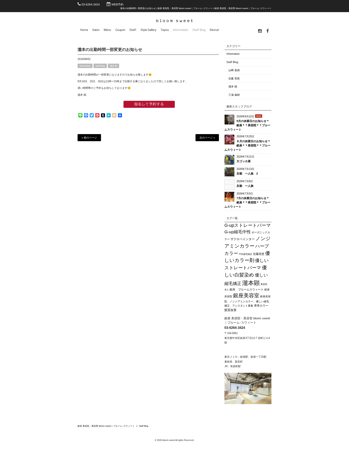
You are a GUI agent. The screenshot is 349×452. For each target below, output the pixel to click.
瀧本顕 (251, 283)
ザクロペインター (242, 239)
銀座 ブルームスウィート (247, 289)
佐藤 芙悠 (234, 78)
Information (85, 66)
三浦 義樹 (234, 94)
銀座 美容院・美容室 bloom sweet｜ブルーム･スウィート (106, 426)
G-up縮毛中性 (237, 231)
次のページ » (207, 137)
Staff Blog (100, 66)
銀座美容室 (246, 295)
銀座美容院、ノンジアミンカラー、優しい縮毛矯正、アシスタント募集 (247, 301)
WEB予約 (117, 4)
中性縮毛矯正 (245, 254)
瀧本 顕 (113, 66)
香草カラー (261, 305)
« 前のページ (89, 137)
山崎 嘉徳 (234, 70)
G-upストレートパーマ (247, 225)
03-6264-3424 (91, 4)
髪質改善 (230, 310)
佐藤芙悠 (258, 253)
